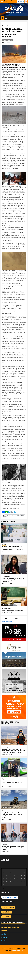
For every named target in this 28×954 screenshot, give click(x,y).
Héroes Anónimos (8, 907)
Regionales (8, 747)
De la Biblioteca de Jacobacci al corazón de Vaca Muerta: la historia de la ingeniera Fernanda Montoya (13, 750)
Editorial (5, 25)
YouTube (4, 941)
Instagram (4, 937)
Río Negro (5, 516)
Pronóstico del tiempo (7, 621)
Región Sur (22, 515)
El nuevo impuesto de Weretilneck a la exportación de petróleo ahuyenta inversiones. (13, 580)
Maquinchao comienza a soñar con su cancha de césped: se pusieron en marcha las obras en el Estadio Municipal (13, 815)
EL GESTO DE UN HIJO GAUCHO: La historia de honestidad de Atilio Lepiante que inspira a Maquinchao (12, 548)
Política (8, 576)
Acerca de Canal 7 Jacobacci (10, 927)
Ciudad (3, 747)
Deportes (4, 810)
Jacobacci (17, 515)
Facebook (4, 934)
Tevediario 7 (6, 912)
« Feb (2, 888)
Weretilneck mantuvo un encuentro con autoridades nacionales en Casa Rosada (13, 848)
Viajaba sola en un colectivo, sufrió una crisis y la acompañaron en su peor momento (13, 782)
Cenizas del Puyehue (9, 515)
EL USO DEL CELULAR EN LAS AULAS (12, 610)
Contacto (4, 930)
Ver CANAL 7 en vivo (10, 897)
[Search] (26, 18)
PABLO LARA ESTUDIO (17, 950)
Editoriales (6, 916)
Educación (8, 608)
